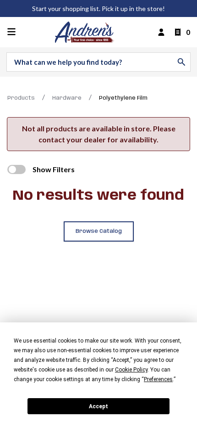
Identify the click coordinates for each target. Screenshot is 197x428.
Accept (98, 406)
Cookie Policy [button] (131, 369)
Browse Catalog (99, 231)
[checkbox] (16, 169)
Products (21, 98)
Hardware (67, 98)
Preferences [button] (158, 379)
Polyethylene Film (123, 98)
